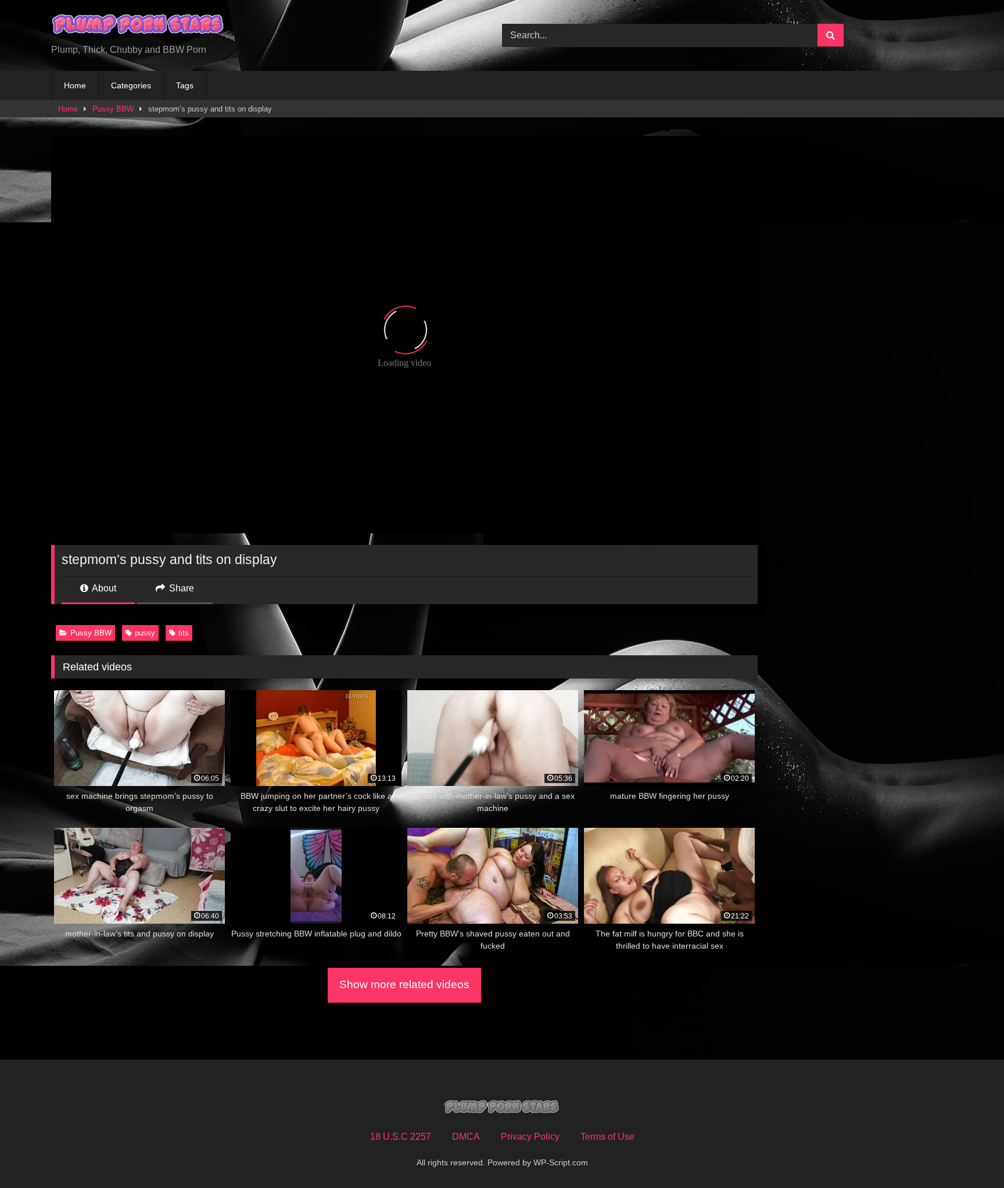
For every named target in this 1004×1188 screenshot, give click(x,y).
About (103, 588)
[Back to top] (968, 1153)
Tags (184, 85)
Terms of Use (607, 1137)
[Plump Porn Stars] (138, 26)
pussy (145, 633)
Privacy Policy (530, 1137)
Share (180, 588)
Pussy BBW (113, 109)
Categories (131, 85)
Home (75, 85)
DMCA (466, 1137)
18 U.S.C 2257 (400, 1137)
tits (183, 633)
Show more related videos (404, 984)
